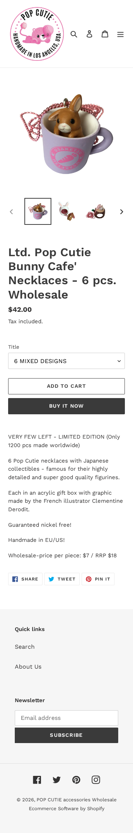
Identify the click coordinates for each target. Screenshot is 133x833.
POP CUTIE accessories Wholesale (77, 799)
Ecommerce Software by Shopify (67, 808)
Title (13, 347)
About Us (28, 666)
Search (25, 646)
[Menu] (120, 33)
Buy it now (66, 406)
